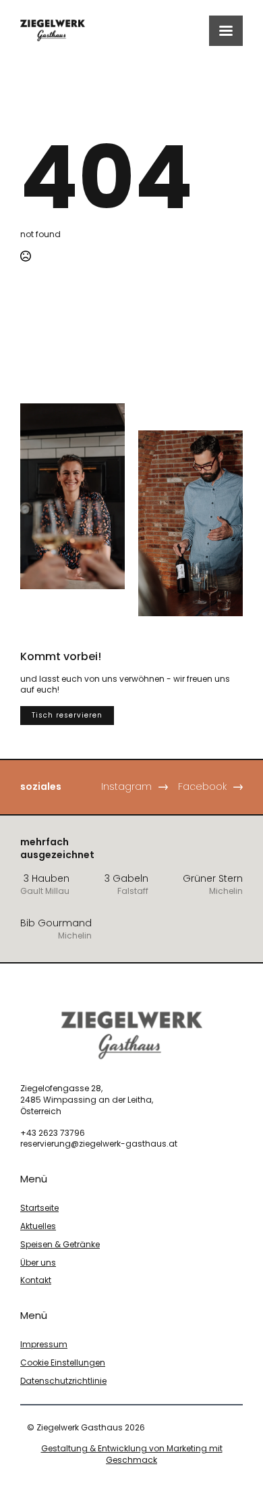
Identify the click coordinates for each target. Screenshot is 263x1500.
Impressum (43, 1344)
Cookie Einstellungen (62, 1362)
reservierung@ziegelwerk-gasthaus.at (98, 1144)
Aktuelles (38, 1226)
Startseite (39, 1208)
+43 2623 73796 (52, 1133)
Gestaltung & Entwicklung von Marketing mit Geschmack (132, 1454)
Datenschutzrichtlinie (63, 1381)
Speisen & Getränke (60, 1244)
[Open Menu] (226, 31)
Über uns (38, 1262)
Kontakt (35, 1280)
